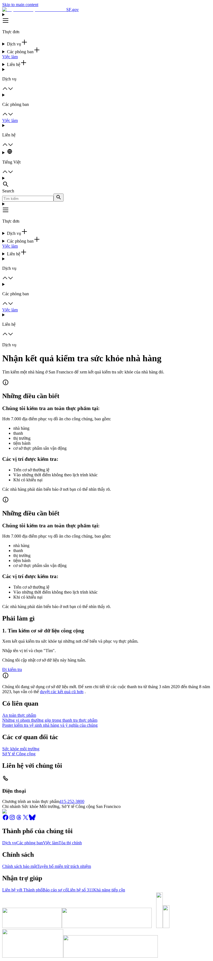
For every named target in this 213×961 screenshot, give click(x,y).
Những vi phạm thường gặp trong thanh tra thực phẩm (49, 720)
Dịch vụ (9, 842)
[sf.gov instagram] (12, 819)
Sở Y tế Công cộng (19, 753)
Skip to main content (20, 4)
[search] (59, 198)
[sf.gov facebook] (5, 819)
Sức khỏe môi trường (20, 748)
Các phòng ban (29, 842)
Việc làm (10, 56)
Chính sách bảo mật (19, 866)
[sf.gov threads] (19, 819)
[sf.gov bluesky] (32, 819)
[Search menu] (106, 182)
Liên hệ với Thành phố (22, 890)
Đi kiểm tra (12, 669)
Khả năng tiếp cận (109, 890)
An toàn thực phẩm (19, 715)
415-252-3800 (71, 801)
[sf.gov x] (25, 819)
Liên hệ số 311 (80, 890)
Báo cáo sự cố (54, 890)
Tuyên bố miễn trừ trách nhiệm (64, 866)
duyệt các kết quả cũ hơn (61, 691)
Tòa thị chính (70, 842)
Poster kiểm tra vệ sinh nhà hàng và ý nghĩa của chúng (50, 725)
